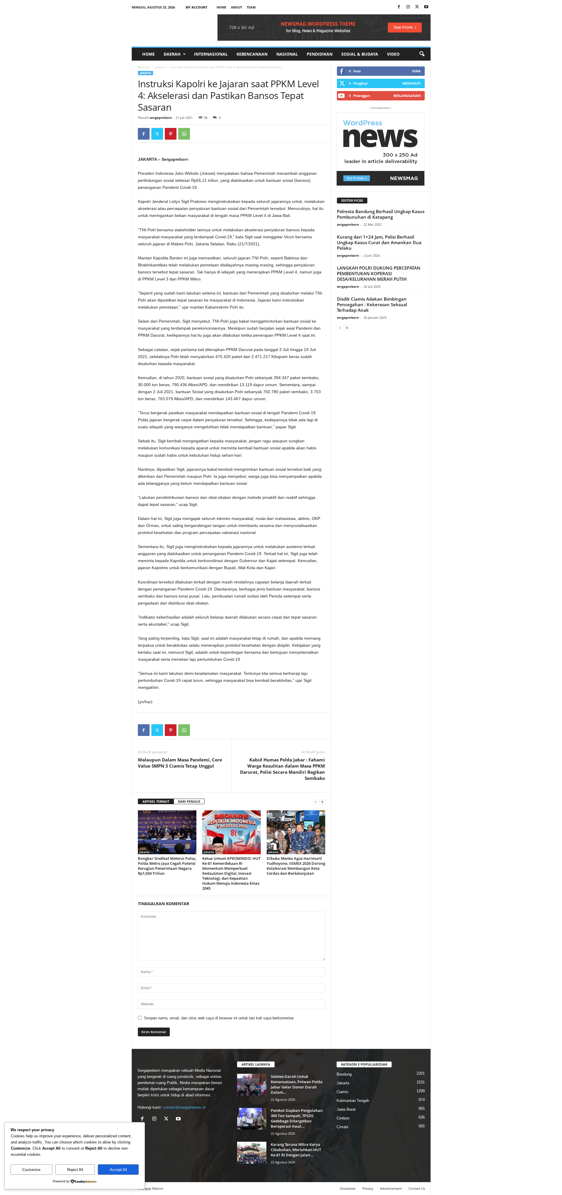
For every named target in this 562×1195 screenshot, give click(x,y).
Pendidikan (320, 54)
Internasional (211, 54)
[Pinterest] (171, 134)
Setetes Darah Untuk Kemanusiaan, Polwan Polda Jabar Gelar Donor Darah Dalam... (297, 1084)
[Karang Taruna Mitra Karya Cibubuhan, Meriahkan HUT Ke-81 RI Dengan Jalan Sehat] (251, 1153)
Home (221, 7)
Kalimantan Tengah (353, 1100)
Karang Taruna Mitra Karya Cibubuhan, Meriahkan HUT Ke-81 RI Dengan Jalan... (296, 1150)
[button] (421, 54)
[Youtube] (426, 7)
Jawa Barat (346, 1109)
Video (393, 54)
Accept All (118, 1169)
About (236, 7)
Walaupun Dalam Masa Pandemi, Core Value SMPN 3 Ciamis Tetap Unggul (180, 763)
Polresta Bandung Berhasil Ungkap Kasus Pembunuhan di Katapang (380, 214)
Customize (31, 1169)
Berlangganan (407, 95)
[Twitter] (157, 134)
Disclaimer (348, 1188)
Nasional (287, 54)
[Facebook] (398, 7)
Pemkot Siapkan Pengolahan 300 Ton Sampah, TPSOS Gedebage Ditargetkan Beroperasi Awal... (297, 1118)
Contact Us (417, 1188)
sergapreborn (161, 117)
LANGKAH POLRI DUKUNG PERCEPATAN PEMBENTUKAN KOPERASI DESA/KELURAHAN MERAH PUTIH (378, 273)
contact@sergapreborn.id (184, 1107)
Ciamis (342, 1092)
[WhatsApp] (184, 134)
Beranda (144, 67)
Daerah (172, 54)
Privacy (367, 1188)
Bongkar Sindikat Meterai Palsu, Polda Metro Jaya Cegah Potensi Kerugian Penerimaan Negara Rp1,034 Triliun (167, 866)
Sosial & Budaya (359, 54)
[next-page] (322, 802)
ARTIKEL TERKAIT (156, 801)
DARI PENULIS (189, 801)
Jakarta (160, 67)
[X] (417, 7)
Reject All (75, 1169)
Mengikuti (411, 83)
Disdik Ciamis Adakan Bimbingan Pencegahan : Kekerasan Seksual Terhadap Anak (372, 304)
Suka (416, 71)
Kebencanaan (252, 54)
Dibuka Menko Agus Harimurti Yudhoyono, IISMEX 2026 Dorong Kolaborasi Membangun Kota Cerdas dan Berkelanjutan (296, 866)
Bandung (344, 1074)
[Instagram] (408, 7)
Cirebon (343, 1118)
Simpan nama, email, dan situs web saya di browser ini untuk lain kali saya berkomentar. (219, 1018)
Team (251, 7)
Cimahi (342, 1127)
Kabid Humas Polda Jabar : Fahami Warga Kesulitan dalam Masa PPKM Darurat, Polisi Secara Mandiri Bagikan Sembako (282, 769)
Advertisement (391, 1188)
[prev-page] (315, 802)
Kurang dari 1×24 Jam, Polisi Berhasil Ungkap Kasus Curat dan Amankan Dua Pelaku (379, 242)
